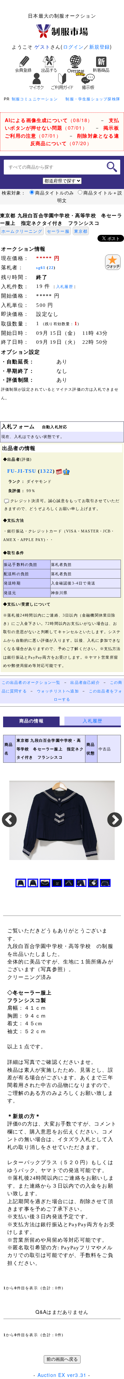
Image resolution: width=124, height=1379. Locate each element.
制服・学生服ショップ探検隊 (92, 98)
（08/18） (49, 120)
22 (51, 268)
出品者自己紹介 (85, 682)
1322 (46, 471)
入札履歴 (64, 287)
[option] (62, 820)
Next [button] (114, 820)
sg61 (40, 268)
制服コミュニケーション (35, 98)
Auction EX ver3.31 (62, 1374)
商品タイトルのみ (54, 193)
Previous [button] (9, 820)
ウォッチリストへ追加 (58, 691)
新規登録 (99, 46)
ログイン (73, 46)
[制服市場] (62, 30)
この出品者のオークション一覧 (31, 682)
